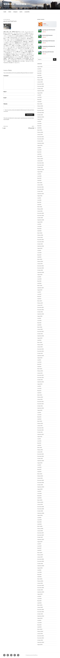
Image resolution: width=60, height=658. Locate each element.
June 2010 (39, 467)
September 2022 (40, 169)
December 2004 (40, 609)
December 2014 (40, 349)
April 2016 (39, 324)
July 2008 (39, 517)
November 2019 (40, 241)
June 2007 (39, 546)
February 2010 (40, 475)
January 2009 (40, 504)
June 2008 (39, 519)
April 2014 (39, 366)
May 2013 (39, 390)
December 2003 (40, 635)
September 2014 (40, 355)
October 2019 (40, 243)
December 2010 (40, 454)
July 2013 (39, 386)
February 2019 (40, 261)
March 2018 (39, 285)
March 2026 (39, 77)
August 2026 (39, 66)
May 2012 (39, 416)
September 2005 (40, 591)
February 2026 (40, 79)
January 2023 (40, 160)
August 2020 (39, 222)
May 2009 (39, 495)
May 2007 (39, 548)
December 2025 (40, 84)
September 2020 (40, 219)
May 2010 (39, 469)
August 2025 (39, 92)
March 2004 (39, 629)
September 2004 (40, 616)
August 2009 (39, 489)
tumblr (5, 11)
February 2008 (40, 528)
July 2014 (39, 359)
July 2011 (39, 438)
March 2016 (39, 327)
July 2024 (39, 121)
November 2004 (40, 611)
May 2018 (39, 281)
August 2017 (39, 289)
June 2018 (39, 278)
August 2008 (39, 515)
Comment (6, 75)
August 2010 (39, 462)
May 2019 (39, 254)
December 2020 (40, 213)
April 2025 (39, 101)
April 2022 (39, 180)
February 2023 (40, 158)
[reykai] (7, 28)
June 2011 (39, 440)
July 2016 (39, 318)
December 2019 (40, 239)
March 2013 (39, 394)
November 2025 (40, 86)
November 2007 (40, 535)
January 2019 (40, 263)
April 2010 (39, 471)
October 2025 (40, 88)
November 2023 (40, 138)
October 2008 (40, 510)
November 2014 (40, 351)
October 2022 (40, 167)
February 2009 (40, 502)
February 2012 (40, 423)
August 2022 (39, 171)
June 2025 (39, 97)
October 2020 (40, 217)
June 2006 (39, 572)
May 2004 (39, 624)
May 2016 (39, 322)
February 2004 (40, 631)
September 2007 (40, 539)
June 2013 (39, 388)
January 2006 (40, 583)
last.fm (21, 11)
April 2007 (39, 550)
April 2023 (39, 154)
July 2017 (39, 292)
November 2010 (40, 456)
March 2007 (39, 552)
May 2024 (39, 125)
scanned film (27, 11)
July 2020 (39, 224)
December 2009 (40, 480)
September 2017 (40, 287)
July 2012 (39, 412)
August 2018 (39, 274)
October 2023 (40, 141)
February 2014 (40, 370)
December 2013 (40, 375)
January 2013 (40, 399)
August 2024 (39, 119)
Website (5, 103)
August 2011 (39, 436)
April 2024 (39, 127)
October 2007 (40, 537)
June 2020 (39, 226)
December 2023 (40, 136)
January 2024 (40, 134)
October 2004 (40, 613)
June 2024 (39, 123)
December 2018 (40, 265)
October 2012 (40, 405)
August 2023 (39, 145)
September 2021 (40, 193)
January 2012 (39, 425)
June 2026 (39, 70)
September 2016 (40, 313)
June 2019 (39, 252)
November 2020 (40, 215)
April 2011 (39, 445)
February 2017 (40, 303)
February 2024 (40, 132)
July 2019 (39, 250)
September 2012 (40, 408)
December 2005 (40, 585)
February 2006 (40, 581)
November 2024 (40, 112)
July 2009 (39, 491)
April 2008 (39, 524)
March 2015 (39, 342)
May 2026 (39, 73)
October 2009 (40, 484)
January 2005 (40, 607)
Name (5, 91)
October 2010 (40, 458)
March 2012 (39, 421)
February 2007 (40, 554)
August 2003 (39, 644)
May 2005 (39, 600)
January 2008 (40, 530)
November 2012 (40, 403)
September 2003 (40, 642)
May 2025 (39, 99)
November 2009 (40, 482)
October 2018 (40, 270)
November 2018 (40, 267)
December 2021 (40, 187)
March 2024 (39, 130)
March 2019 (39, 259)
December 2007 (40, 532)
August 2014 (39, 357)
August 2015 (39, 338)
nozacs (44, 23)
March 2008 (39, 526)
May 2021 (39, 202)
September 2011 (40, 434)
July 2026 (39, 68)
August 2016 (39, 316)
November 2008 (40, 508)
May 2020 (39, 228)
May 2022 (39, 178)
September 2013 (40, 381)
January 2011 (39, 451)
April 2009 (39, 497)
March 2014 (39, 368)
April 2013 (39, 392)
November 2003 (40, 637)
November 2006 (40, 561)
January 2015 (40, 346)
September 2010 (40, 460)
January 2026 (40, 81)
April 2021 (39, 204)
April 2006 (39, 576)
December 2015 (40, 331)
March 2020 (39, 232)
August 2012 (39, 410)
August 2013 (39, 384)
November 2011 (40, 429)
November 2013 (40, 377)
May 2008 (39, 521)
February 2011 (40, 449)
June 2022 (39, 176)
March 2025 (39, 103)
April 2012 (39, 419)
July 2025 (39, 95)
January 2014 (40, 373)
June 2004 (39, 622)
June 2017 (39, 294)
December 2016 (40, 307)
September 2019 (40, 246)
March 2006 (39, 578)
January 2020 (40, 237)
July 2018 (39, 276)
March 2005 (39, 605)
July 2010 (39, 465)
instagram (15, 11)
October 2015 (40, 333)
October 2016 (40, 311)
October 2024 (40, 114)
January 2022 (40, 184)
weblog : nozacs (15, 4)
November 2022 (40, 165)
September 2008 (40, 513)
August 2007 (39, 541)
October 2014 (40, 353)
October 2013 (40, 379)
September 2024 (40, 116)
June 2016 (39, 320)
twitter (9, 11)
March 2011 (39, 447)
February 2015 (40, 344)
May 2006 (39, 574)
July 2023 (39, 147)
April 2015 (39, 340)
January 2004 (40, 633)
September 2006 (40, 565)
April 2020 (39, 230)
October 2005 (40, 589)
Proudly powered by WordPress (32, 655)
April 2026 (39, 75)
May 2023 (39, 151)
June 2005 (39, 598)
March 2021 (39, 206)
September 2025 (40, 90)
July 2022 (39, 173)
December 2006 (40, 559)
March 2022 (39, 182)
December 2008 (40, 506)
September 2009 (40, 486)
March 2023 (39, 156)
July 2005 (39, 596)
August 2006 (39, 567)
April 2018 (39, 283)
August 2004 (39, 618)
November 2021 (40, 189)
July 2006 (39, 570)
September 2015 (40, 335)
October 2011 (40, 432)
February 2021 (40, 208)
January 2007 (40, 556)
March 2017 (39, 300)
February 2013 (40, 397)
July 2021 (39, 197)
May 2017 (39, 296)
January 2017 (39, 305)
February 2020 (40, 235)
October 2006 (40, 563)
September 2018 (40, 272)
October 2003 (40, 640)
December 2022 (40, 162)
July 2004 (39, 620)
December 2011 (40, 427)
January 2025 (40, 108)
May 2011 (39, 443)
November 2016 (40, 309)
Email (5, 97)
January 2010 (40, 478)
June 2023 (39, 149)
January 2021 (39, 211)
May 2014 (39, 364)
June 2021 (39, 200)
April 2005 (39, 602)
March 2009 (39, 500)
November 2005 (40, 587)
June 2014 (39, 362)
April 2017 (39, 298)
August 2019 (39, 248)
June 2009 (39, 493)
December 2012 (40, 401)
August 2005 (39, 594)
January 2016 (40, 329)
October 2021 (40, 191)
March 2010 (39, 473)
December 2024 (40, 110)
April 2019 (39, 257)
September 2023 (40, 143)
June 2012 (39, 414)
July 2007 (39, 543)
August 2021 (39, 195)
